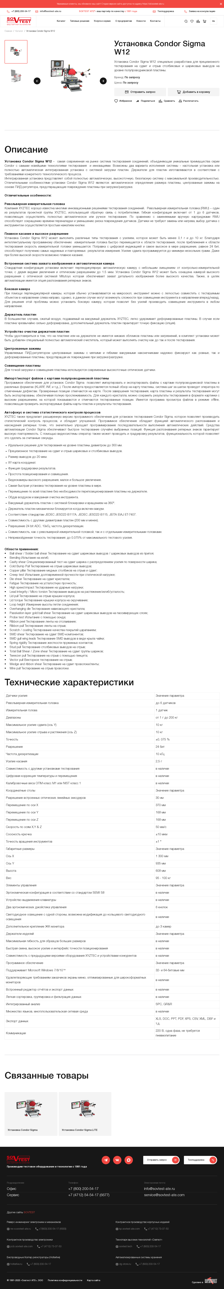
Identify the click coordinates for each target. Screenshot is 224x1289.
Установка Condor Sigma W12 (40, 31)
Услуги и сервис (102, 21)
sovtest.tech (125, 1247)
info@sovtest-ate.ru (50, 11)
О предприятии (123, 21)
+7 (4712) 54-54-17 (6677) (88, 1195)
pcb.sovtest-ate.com (21, 1247)
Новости (141, 21)
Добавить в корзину (196, 92)
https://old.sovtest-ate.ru (153, 4)
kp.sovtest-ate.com (129, 1229)
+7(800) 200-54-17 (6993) (52, 1229)
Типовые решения (79, 21)
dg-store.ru (125, 1264)
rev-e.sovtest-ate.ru (20, 1229)
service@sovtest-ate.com (164, 1195)
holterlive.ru (16, 1264)
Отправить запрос (142, 92)
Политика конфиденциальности (65, 1281)
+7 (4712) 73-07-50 (158, 1229)
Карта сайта (93, 1281)
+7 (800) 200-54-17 (20, 11)
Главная (8, 31)
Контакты (155, 21)
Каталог (61, 21)
